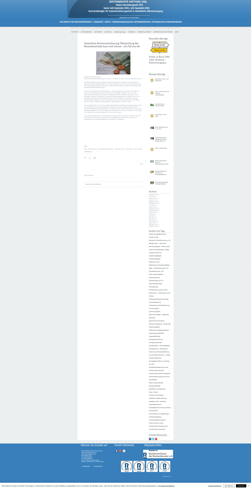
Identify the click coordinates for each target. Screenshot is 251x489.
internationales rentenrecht (157, 429)
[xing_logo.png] (124, 451)
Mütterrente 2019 (154, 262)
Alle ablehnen (229, 486)
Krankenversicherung (155, 252)
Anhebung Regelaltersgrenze (157, 234)
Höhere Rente (165, 246)
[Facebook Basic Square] (150, 439)
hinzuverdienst (153, 410)
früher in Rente (153, 392)
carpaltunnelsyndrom (155, 358)
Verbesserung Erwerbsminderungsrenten (160, 305)
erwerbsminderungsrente (156, 370)
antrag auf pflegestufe (155, 324)
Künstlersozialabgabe (155, 256)
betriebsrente (164, 349)
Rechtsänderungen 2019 (156, 271)
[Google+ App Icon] (120, 451)
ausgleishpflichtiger (154, 336)
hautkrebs (163, 401)
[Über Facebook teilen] (85, 158)
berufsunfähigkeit (164, 345)
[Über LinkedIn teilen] (95, 158)
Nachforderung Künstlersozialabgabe (160, 265)
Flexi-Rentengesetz (154, 246)
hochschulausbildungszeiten (157, 420)
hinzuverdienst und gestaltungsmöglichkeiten (160, 414)
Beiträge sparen (153, 243)
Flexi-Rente (162, 243)
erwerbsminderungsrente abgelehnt (159, 373)
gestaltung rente (154, 401)
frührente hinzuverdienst (156, 395)
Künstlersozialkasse (154, 259)
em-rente (151, 364)
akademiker (165, 314)
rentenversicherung (93, 149)
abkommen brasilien (155, 314)
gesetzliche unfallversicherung (158, 398)
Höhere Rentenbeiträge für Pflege (159, 249)
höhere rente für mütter (156, 423)
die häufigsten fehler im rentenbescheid (160, 361)
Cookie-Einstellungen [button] (214, 486)
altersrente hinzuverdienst (156, 321)
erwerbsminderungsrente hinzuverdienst (160, 376)
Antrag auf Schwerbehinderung (158, 240)
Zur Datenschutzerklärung (166, 486)
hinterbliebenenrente (155, 404)
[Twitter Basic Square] (153, 439)
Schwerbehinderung (155, 302)
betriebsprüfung (154, 349)
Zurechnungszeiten (154, 311)
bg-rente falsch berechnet (156, 355)
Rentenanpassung (154, 277)
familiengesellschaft (154, 386)
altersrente (152, 318)
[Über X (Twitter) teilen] (90, 158)
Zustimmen (241, 486)
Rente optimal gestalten (156, 274)
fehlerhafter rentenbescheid (106, 149)
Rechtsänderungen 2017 (161, 268)
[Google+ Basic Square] (156, 439)
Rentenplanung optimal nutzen (158, 290)
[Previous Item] (152, 47)
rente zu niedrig (138, 149)
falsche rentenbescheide (156, 383)
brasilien (167, 355)
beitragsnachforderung (156, 339)
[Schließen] (248, 485)
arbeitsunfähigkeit (154, 327)
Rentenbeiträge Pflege (155, 283)
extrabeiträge (153, 379)
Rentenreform (129, 149)
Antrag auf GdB (153, 237)
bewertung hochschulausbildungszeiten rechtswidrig (160, 352)
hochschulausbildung (155, 417)
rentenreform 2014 (120, 149)
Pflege (151, 268)
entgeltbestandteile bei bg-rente (158, 367)
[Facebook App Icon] (116, 451)
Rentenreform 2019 (164, 293)
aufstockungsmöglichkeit (156, 333)
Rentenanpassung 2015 (156, 280)
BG (169, 240)
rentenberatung (88, 151)
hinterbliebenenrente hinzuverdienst (160, 407)
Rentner (151, 296)
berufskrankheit (153, 345)
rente (85, 149)
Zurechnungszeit (154, 308)
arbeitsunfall (167, 324)
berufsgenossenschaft (155, 342)
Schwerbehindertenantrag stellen (159, 299)
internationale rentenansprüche (158, 426)
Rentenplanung (153, 287)
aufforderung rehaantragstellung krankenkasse (160, 330)
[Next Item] (167, 47)
